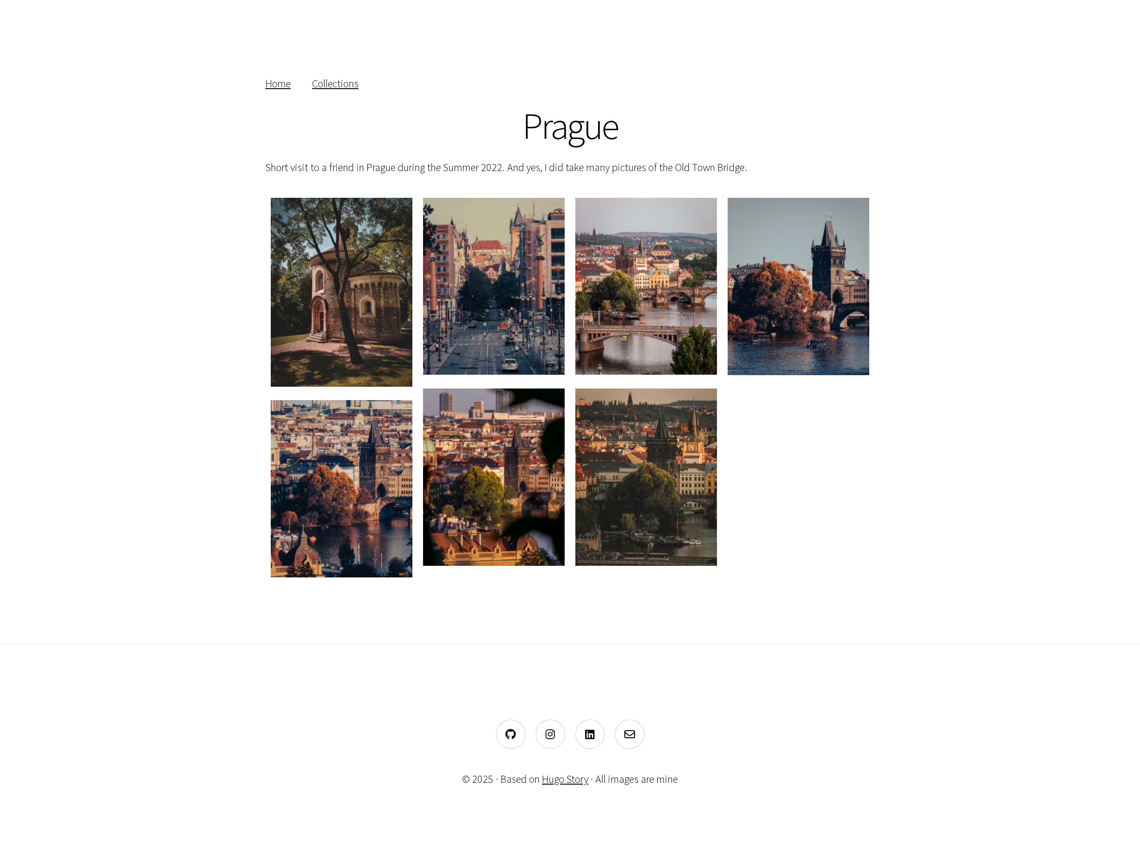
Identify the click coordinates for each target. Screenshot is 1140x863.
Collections (335, 83)
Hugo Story (565, 779)
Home (278, 83)
